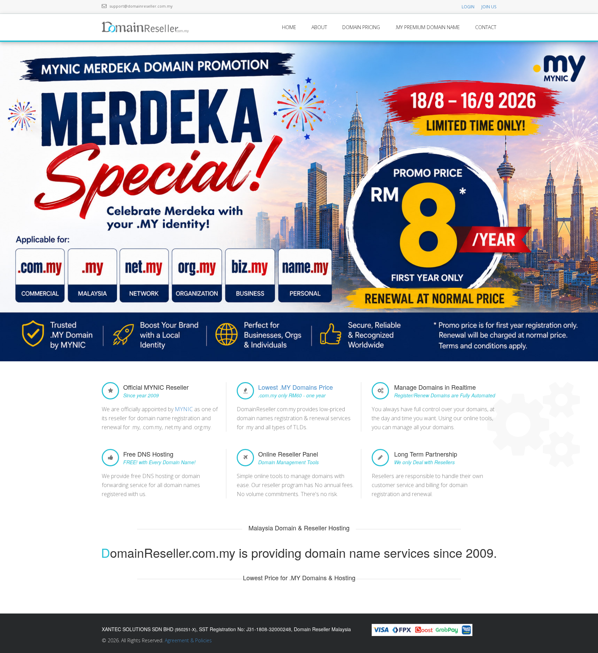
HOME (289, 27)
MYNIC (184, 409)
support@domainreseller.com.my (141, 6)
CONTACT (485, 27)
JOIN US (488, 7)
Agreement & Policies (188, 640)
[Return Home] (147, 26)
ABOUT (319, 27)
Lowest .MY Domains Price (295, 386)
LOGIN (468, 7)
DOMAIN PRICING (361, 27)
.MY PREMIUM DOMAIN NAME (427, 27)
